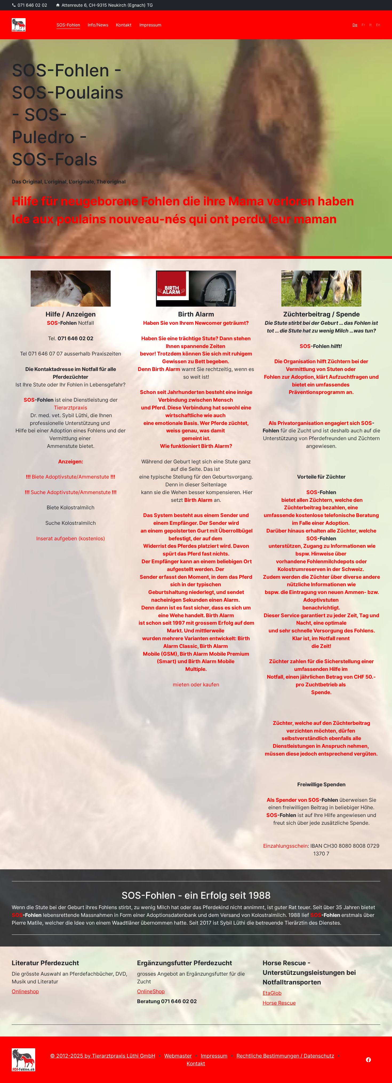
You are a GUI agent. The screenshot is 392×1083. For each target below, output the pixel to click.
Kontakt (123, 25)
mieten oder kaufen (196, 684)
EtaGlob (272, 993)
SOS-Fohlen (68, 25)
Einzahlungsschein (285, 846)
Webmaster (178, 1056)
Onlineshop (25, 991)
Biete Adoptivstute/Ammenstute (71, 477)
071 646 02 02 (32, 5)
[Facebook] (368, 1059)
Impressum (150, 25)
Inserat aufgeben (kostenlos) (70, 538)
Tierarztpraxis (70, 407)
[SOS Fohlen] (23, 1059)
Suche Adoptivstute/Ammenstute (71, 492)
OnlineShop (151, 991)
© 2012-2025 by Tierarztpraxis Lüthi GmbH (102, 1056)
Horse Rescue (279, 1003)
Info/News (98, 25)
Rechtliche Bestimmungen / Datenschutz (285, 1056)
